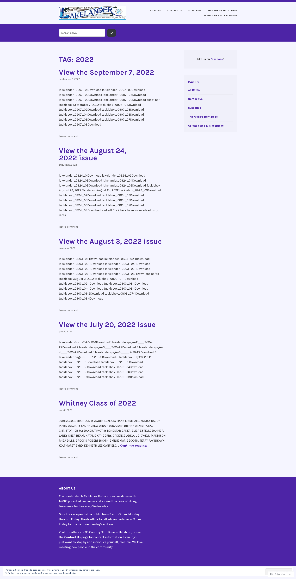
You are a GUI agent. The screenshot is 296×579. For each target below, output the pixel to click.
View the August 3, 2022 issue (110, 241)
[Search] (111, 33)
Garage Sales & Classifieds (219, 15)
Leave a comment (68, 136)
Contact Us (174, 10)
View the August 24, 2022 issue (92, 154)
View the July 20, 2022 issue (107, 324)
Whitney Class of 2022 (97, 403)
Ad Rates (155, 10)
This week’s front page (222, 10)
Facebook (217, 59)
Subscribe (194, 10)
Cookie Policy (69, 573)
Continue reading (133, 445)
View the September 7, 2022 (106, 72)
